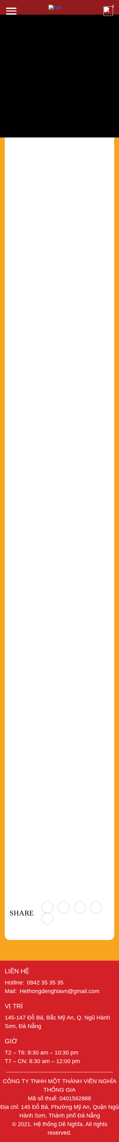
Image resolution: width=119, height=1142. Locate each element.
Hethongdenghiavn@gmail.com (59, 991)
